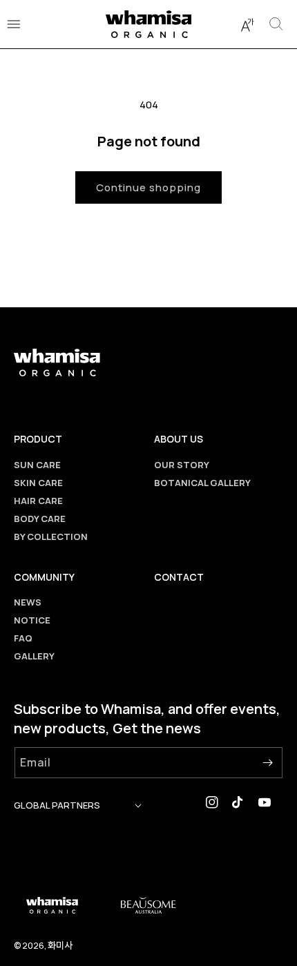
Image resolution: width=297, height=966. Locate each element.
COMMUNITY (44, 576)
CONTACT (179, 576)
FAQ (23, 638)
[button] (247, 24)
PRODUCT (38, 438)
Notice (32, 620)
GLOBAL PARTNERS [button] (57, 805)
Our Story (181, 464)
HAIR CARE (38, 500)
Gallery (34, 656)
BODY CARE (40, 518)
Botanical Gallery (202, 482)
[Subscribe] (267, 762)
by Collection (51, 536)
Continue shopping (148, 187)
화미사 (60, 944)
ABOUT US (178, 438)
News (27, 602)
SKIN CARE (38, 482)
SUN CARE (37, 464)
